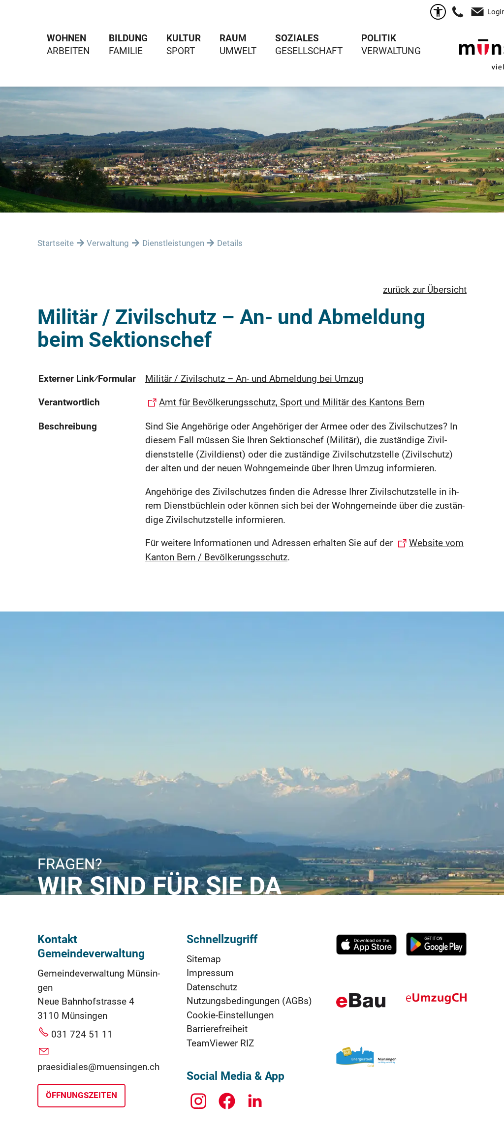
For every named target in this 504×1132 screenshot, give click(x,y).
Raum (233, 38)
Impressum (210, 973)
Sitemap (204, 959)
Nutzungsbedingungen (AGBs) (249, 1001)
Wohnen (66, 38)
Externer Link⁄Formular (87, 378)
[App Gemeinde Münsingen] (366, 953)
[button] (458, 12)
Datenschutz (212, 987)
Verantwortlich (69, 402)
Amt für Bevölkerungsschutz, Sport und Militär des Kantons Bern (291, 402)
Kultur (183, 38)
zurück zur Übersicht (425, 289)
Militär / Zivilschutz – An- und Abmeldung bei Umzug (254, 378)
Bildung (128, 38)
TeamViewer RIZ (220, 1043)
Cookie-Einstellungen (230, 1015)
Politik (378, 38)
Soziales (297, 38)
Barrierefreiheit (217, 1029)
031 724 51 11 (82, 1034)
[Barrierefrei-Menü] (438, 12)
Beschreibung (67, 426)
